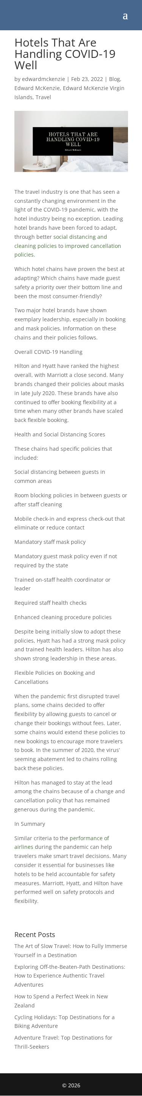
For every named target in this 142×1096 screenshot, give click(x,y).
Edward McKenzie (37, 88)
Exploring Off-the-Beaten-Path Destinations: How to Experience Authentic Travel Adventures (69, 976)
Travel (43, 97)
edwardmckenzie (43, 79)
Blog (114, 79)
